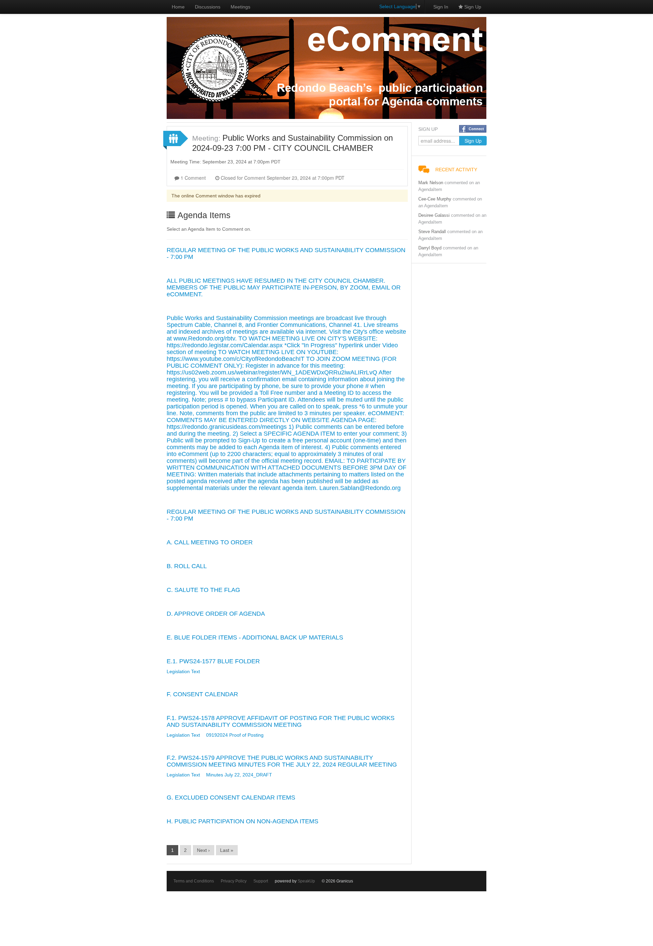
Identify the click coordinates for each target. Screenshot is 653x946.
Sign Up (472, 7)
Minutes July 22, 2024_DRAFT (239, 774)
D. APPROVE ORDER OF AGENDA (216, 613)
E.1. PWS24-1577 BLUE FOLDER (213, 661)
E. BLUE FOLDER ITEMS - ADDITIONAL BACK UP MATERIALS (255, 637)
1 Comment (192, 177)
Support (260, 881)
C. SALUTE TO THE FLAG (203, 589)
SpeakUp (306, 881)
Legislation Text (183, 671)
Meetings (240, 7)
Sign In (440, 7)
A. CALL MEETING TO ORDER (210, 542)
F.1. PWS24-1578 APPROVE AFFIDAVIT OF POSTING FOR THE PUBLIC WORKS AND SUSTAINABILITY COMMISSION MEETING (281, 721)
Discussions (207, 7)
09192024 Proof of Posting (235, 735)
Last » (226, 850)
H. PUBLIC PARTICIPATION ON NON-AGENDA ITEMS (242, 821)
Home (178, 7)
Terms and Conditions (193, 881)
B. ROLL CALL (187, 566)
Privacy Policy (234, 881)
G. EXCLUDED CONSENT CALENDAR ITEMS (231, 797)
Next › (203, 850)
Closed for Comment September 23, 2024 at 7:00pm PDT (282, 177)
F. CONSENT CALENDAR (202, 694)
